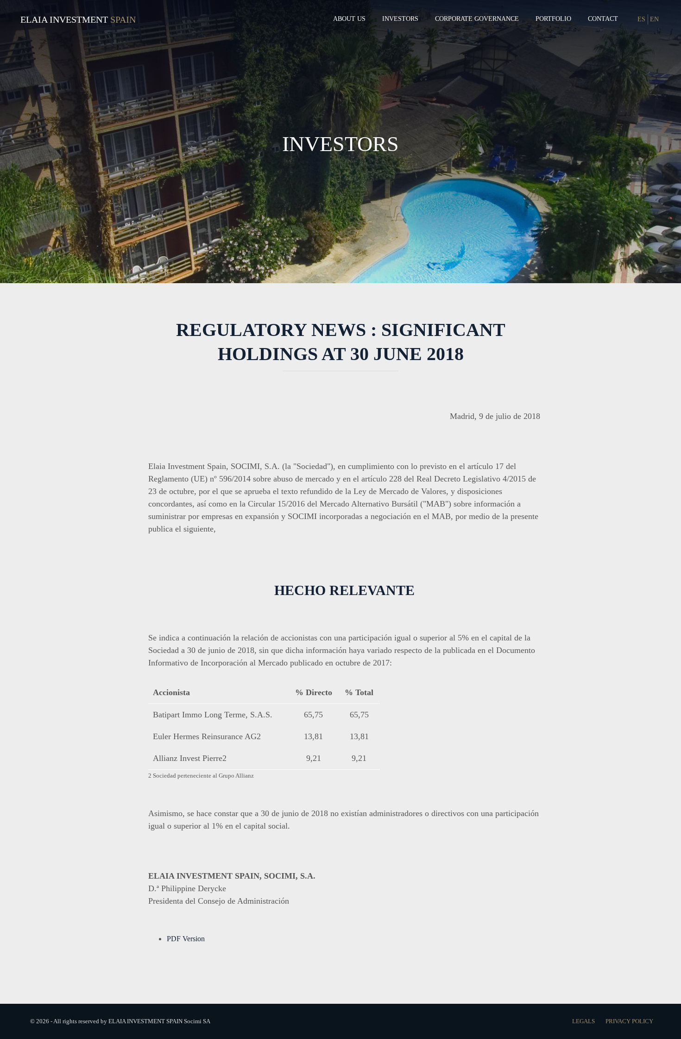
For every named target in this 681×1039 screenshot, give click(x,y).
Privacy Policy (629, 1021)
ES (641, 19)
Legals (584, 1021)
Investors (400, 18)
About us (349, 18)
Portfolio (553, 18)
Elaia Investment (64, 19)
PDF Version (186, 939)
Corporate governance (477, 18)
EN (654, 19)
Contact (603, 18)
